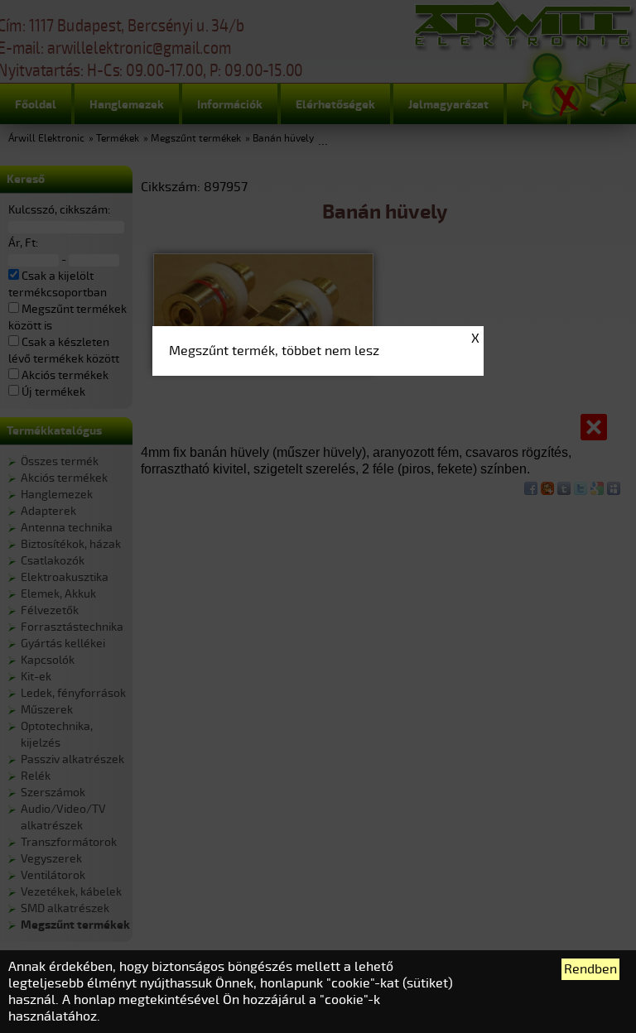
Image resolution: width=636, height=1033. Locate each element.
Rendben (590, 969)
